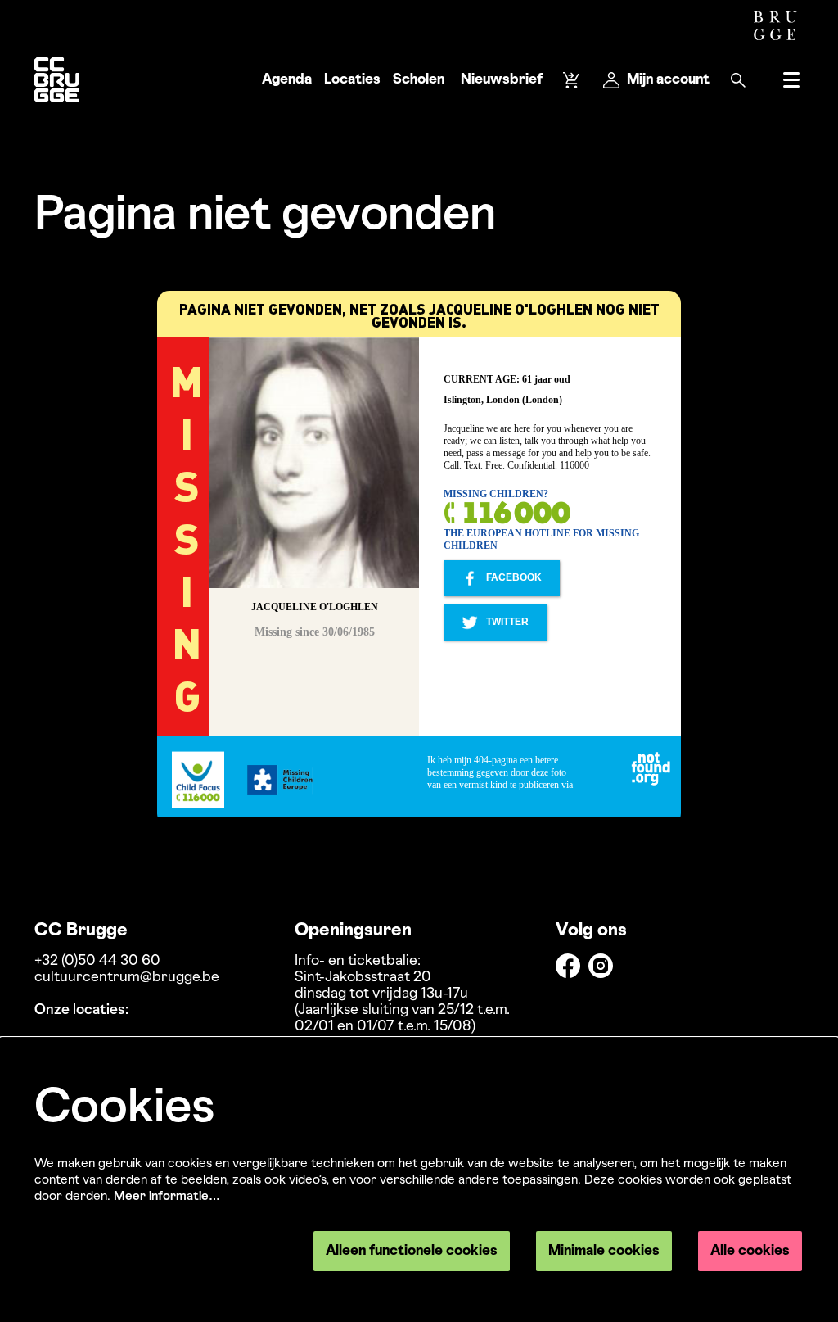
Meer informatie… (167, 1196)
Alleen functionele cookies (412, 1251)
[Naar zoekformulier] (738, 80)
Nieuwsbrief (502, 80)
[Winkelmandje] (573, 80)
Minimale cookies (604, 1251)
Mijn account (668, 80)
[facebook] (568, 965)
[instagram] (600, 965)
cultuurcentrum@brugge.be (126, 977)
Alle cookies (750, 1251)
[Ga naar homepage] (56, 79)
